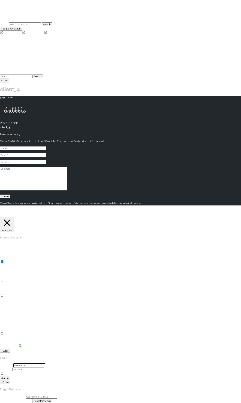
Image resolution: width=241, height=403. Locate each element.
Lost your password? (36, 373)
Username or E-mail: (12, 396)
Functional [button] (6, 278)
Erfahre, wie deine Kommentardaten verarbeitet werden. (108, 203)
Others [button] (4, 329)
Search (4, 24)
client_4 (5, 127)
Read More (162, 214)
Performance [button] (8, 291)
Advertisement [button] (9, 316)
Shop (10, 17)
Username (6, 365)
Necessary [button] (6, 257)
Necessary (10, 261)
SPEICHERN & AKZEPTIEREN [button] (17, 342)
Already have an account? (16, 400)
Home (11, 9)
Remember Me (13, 373)
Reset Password (42, 400)
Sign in (5, 378)
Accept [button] (150, 214)
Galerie (11, 13)
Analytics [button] (5, 304)
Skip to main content (12, 2)
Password (6, 369)
